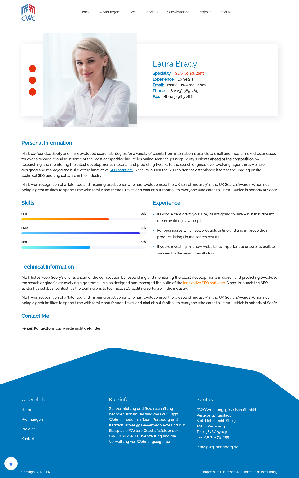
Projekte (28, 429)
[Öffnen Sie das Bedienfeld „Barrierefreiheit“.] (11, 463)
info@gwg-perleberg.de (217, 447)
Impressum (211, 472)
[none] (28, 11)
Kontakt (28, 439)
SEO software (121, 170)
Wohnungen (32, 419)
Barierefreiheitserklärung (260, 472)
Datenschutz (231, 472)
